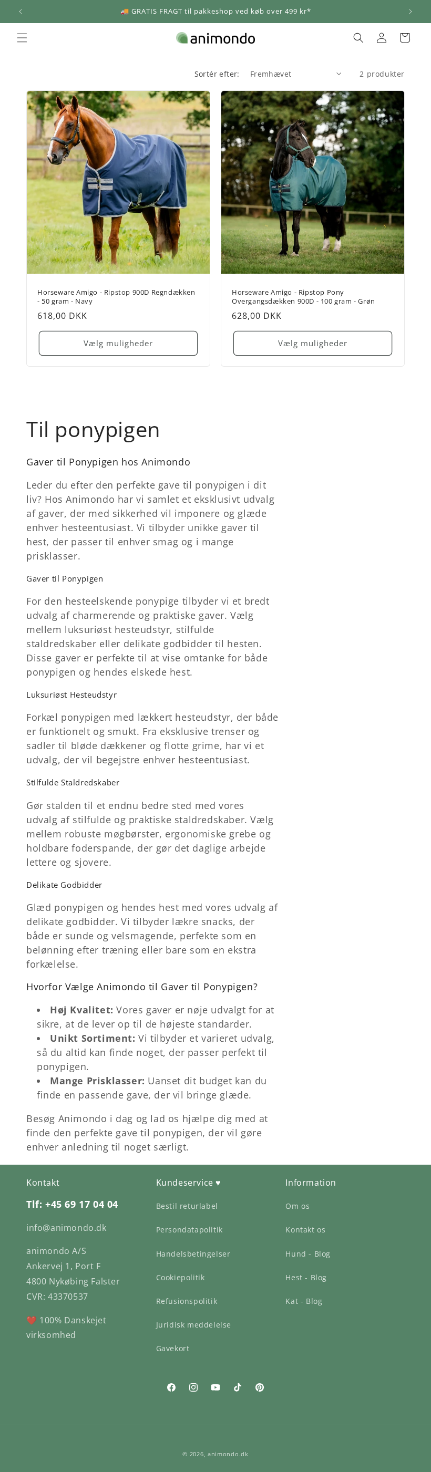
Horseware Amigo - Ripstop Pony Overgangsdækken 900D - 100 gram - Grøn (303, 297)
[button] (22, 37)
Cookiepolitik (180, 1277)
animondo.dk (228, 1454)
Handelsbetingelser (193, 1254)
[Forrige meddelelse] (20, 11)
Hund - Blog (308, 1254)
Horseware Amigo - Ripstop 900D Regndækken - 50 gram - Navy (116, 297)
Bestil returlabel (187, 1206)
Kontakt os (305, 1230)
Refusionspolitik (187, 1301)
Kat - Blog (303, 1301)
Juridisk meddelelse (193, 1325)
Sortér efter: (217, 74)
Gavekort (173, 1348)
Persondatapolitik (189, 1230)
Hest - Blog (306, 1277)
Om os (297, 1206)
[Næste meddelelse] (410, 11)
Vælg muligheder (118, 343)
